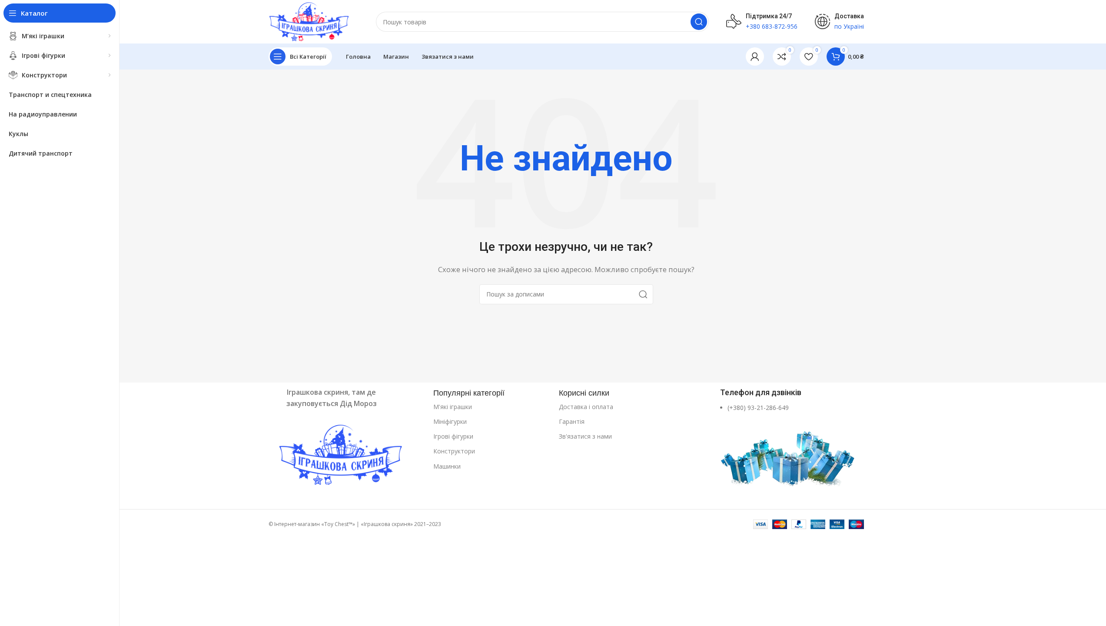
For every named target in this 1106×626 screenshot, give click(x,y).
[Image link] (347, 456)
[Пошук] (699, 21)
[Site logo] (309, 21)
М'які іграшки (452, 407)
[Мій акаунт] (754, 56)
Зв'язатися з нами (585, 436)
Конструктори (454, 451)
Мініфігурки (450, 421)
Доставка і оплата (586, 407)
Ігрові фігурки (453, 436)
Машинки (447, 466)
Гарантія (572, 421)
